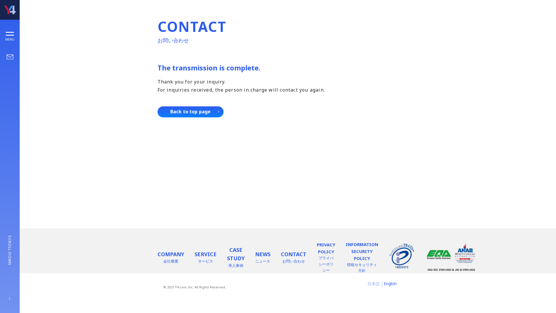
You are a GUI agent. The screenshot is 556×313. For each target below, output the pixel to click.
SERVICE (206, 257)
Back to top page (190, 111)
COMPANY (171, 257)
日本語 (373, 283)
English (390, 283)
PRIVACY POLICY (326, 257)
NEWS (262, 257)
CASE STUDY (236, 257)
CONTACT (293, 257)
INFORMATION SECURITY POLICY (362, 257)
